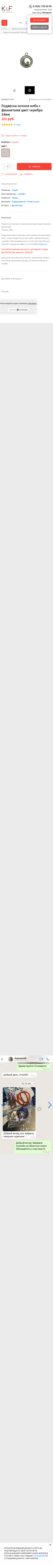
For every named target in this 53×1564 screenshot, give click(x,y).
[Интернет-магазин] (12, 9)
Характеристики (9, 184)
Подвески (42, 244)
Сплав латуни (33, 201)
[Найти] (26, 23)
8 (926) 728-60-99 (42, 6)
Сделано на (12, 310)
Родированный (19, 201)
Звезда (15, 197)
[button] (3, 1105)
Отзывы (17, 125)
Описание (6, 217)
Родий (15, 190)
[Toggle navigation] (20, 22)
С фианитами (16, 205)
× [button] (50, 1544)
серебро (21, 194)
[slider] (7, 124)
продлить (32, 303)
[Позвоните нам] (30, 6)
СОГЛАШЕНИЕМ (39, 1555)
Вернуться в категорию (41, 99)
